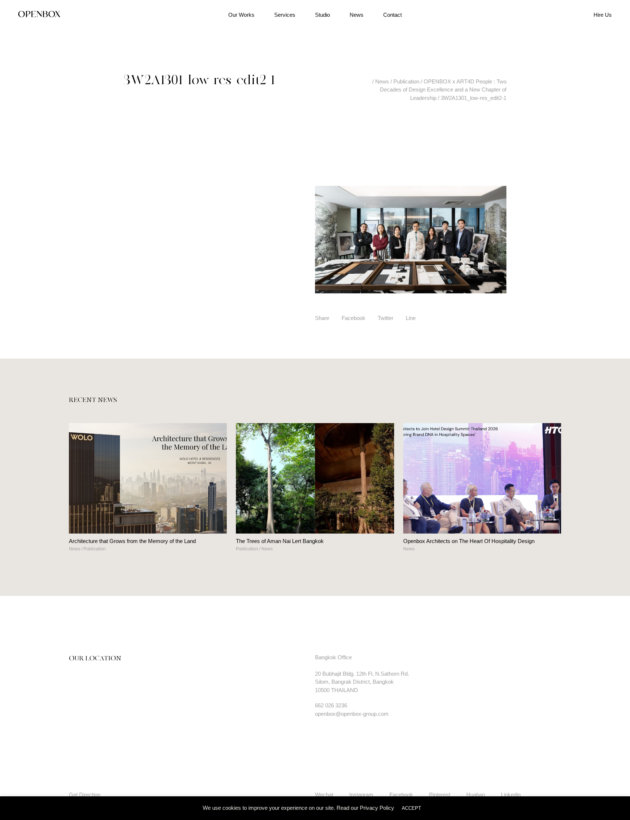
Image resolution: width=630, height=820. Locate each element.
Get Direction (84, 795)
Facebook (353, 318)
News (356, 15)
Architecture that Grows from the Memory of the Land (132, 541)
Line (411, 318)
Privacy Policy (377, 808)
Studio (322, 15)
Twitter (385, 318)
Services (284, 15)
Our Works (241, 15)
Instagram (361, 795)
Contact (392, 15)
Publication (94, 548)
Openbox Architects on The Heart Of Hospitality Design (468, 541)
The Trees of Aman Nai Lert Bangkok (280, 541)
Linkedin (511, 795)
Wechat (324, 795)
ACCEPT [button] (411, 808)
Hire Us (603, 15)
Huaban (475, 795)
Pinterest (439, 795)
